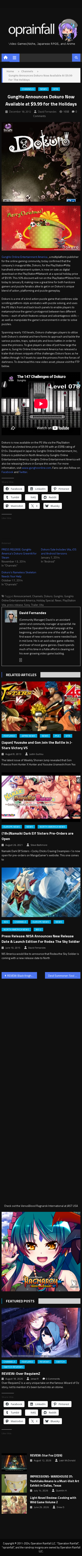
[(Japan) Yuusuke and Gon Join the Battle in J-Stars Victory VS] (41, 706)
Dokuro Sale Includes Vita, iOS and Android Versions (58, 551)
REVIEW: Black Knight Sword (22, 975)
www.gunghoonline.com (36, 468)
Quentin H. (61, 1490)
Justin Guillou (36, 754)
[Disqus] (41, 1033)
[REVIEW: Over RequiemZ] (41, 1332)
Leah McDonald (67, 1460)
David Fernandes (47, 112)
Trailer (34, 605)
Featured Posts (20, 1301)
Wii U (38, 929)
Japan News (28, 736)
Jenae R (35, 1379)
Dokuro (48, 596)
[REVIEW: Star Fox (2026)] (14, 1462)
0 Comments (53, 1379)
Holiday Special (45, 600)
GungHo (58, 596)
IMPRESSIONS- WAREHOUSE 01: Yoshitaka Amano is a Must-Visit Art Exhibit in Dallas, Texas (54, 1481)
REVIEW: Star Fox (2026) (46, 1455)
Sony (27, 605)
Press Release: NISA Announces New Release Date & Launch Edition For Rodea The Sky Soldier (41, 938)
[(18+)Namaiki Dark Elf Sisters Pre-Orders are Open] (41, 797)
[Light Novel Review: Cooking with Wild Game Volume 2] (14, 1505)
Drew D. (61, 1507)
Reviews (45, 1362)
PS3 (57, 736)
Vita (55, 89)
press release (15, 605)
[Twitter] (20, 660)
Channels (28, 89)
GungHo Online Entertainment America (24, 257)
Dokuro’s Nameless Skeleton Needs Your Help (19, 574)
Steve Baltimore (39, 845)
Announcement (22, 596)
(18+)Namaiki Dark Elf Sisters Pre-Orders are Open (37, 836)
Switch (60, 1362)
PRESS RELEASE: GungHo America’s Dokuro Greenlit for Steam (19, 553)
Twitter (23, 472)
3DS (6, 922)
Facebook (7, 472)
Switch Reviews (13, 1367)
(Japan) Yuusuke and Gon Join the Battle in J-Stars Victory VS (37, 745)
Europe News (12, 827)
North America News (52, 827)
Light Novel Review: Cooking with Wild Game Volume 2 (53, 1500)
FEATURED (9, 736)
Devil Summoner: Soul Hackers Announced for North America (64, 975)
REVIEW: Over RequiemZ (21, 1373)
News (43, 89)
